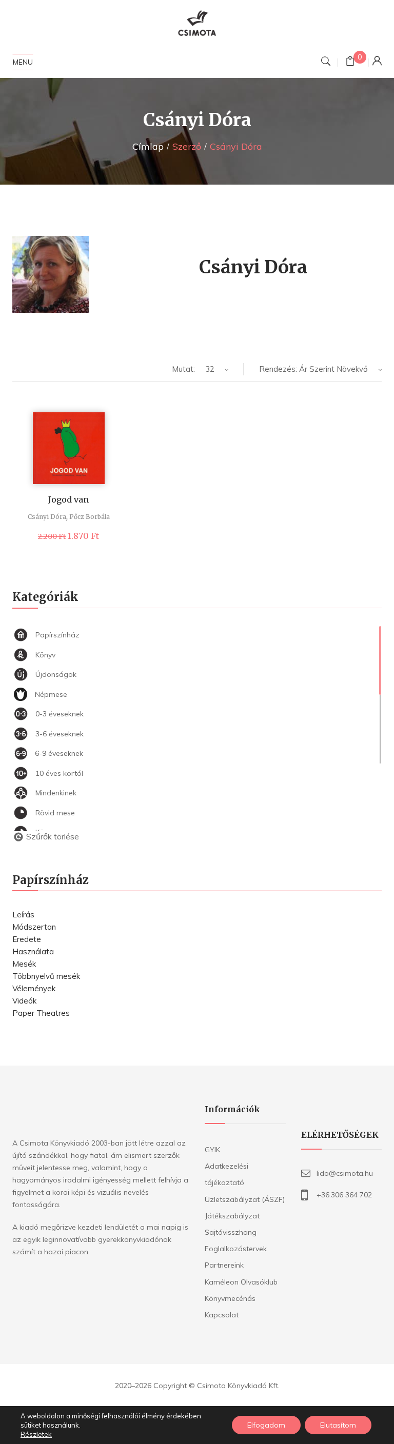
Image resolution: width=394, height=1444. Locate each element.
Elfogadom (266, 1425)
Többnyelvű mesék (46, 976)
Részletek (36, 1434)
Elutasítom (338, 1425)
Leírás (23, 914)
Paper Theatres (41, 1013)
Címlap (148, 146)
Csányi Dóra (47, 516)
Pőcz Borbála (89, 516)
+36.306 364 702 (344, 1194)
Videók (24, 1001)
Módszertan (34, 927)
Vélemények (33, 988)
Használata (33, 951)
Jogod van (68, 499)
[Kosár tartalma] (350, 62)
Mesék (24, 964)
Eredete (26, 939)
